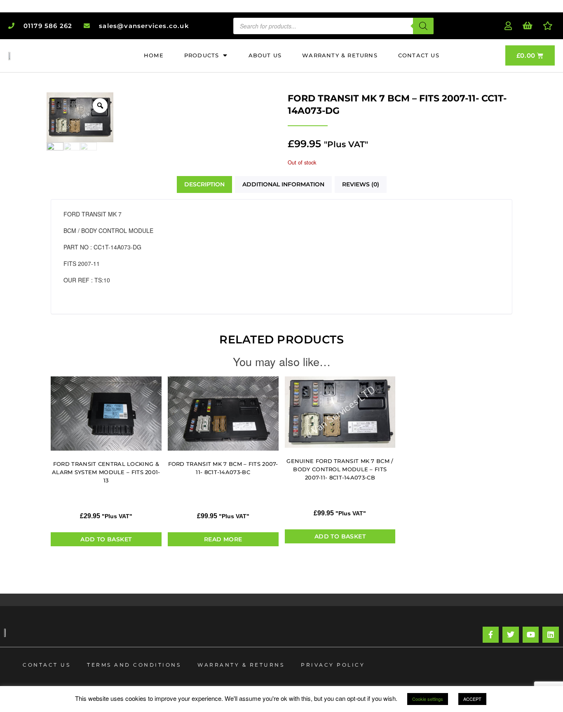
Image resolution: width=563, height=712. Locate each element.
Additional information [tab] (283, 184)
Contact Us (46, 665)
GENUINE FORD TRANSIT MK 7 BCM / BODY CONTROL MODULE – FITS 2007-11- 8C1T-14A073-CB (339, 469)
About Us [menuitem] (265, 55)
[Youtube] (531, 635)
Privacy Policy (333, 665)
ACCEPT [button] (472, 699)
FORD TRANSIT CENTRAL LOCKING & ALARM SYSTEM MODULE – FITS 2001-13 (106, 472)
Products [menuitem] (201, 55)
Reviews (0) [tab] (360, 184)
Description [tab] (204, 184)
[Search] (423, 26)
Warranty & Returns (240, 665)
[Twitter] (510, 635)
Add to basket (105, 539)
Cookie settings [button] (427, 699)
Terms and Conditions (134, 665)
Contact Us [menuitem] (418, 55)
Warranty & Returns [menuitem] (340, 55)
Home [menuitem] (154, 55)
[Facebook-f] (491, 635)
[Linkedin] (550, 635)
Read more (223, 539)
